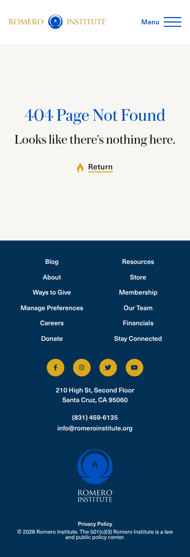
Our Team (138, 307)
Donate (52, 338)
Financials (138, 322)
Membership (138, 292)
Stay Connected (138, 338)
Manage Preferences (51, 307)
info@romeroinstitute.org (95, 428)
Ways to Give (52, 292)
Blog (52, 261)
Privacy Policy (95, 523)
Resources (138, 261)
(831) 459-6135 (95, 417)
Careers (52, 322)
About (52, 277)
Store (138, 277)
